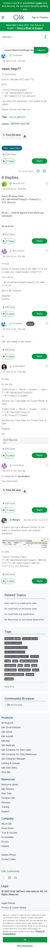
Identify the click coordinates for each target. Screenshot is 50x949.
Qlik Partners (7, 789)
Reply (39, 160)
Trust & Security (9, 832)
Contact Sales (8, 859)
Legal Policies (8, 903)
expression (10, 665)
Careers (5, 846)
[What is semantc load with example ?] (39, 171)
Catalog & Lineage (10, 763)
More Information (25, 946)
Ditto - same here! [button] (12, 148)
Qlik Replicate (8, 745)
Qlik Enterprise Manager (13, 758)
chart (15, 661)
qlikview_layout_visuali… (16, 647)
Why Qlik (5, 772)
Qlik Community (10, 871)
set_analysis (10, 670)
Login (39, 3)
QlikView (6, 36)
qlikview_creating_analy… (16, 656)
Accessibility (7, 837)
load (27, 665)
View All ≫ (9, 686)
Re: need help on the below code (20, 608)
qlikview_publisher (28, 661)
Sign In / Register (40, 17)
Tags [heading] (7, 631)
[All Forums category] (5, 705)
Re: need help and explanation (19, 614)
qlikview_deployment (14, 652)
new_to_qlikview (17, 117)
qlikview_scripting (13, 643)
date (20, 665)
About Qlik (6, 823)
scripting (9, 679)
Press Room (7, 828)
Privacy (5, 841)
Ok (25, 939)
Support (5, 811)
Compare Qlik (8, 798)
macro (35, 670)
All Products (7, 722)
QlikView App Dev (20, 123)
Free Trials (6, 793)
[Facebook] (15, 878)
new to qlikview (30, 638)
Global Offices (8, 854)
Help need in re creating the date (20, 603)
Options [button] (45, 37)
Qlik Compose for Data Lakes (16, 749)
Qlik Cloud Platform (11, 727)
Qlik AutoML (7, 736)
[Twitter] (3, 878)
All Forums (16, 704)
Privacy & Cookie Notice (13, 907)
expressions (24, 670)
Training (5, 806)
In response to (16, 476)
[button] (47, 55)
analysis (29, 674)
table (34, 665)
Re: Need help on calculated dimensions (24, 619)
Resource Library (9, 784)
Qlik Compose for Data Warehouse (19, 754)
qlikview (34, 656)
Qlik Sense (6, 731)
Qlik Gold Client (9, 767)
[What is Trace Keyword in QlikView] (44, 171)
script (7, 661)
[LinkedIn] (9, 878)
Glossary (5, 802)
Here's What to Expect (30, 28)
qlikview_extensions (14, 674)
